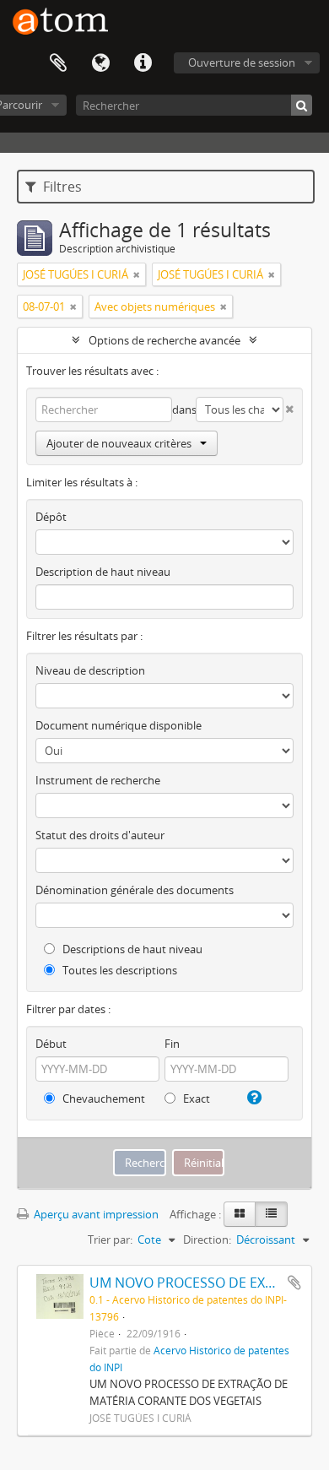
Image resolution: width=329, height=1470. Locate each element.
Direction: (207, 1239)
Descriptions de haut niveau (131, 949)
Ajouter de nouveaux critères (118, 443)
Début (51, 1043)
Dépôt (51, 516)
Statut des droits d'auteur (99, 835)
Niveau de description (90, 670)
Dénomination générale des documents (134, 890)
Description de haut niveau (102, 571)
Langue (100, 63)
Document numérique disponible (118, 725)
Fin (172, 1043)
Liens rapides (142, 63)
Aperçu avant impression (95, 1214)
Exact (195, 1098)
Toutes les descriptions (118, 970)
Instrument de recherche (97, 780)
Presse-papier (58, 63)
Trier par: (110, 1239)
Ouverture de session (241, 62)
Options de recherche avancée (164, 340)
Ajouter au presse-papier (294, 1282)
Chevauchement (102, 1098)
